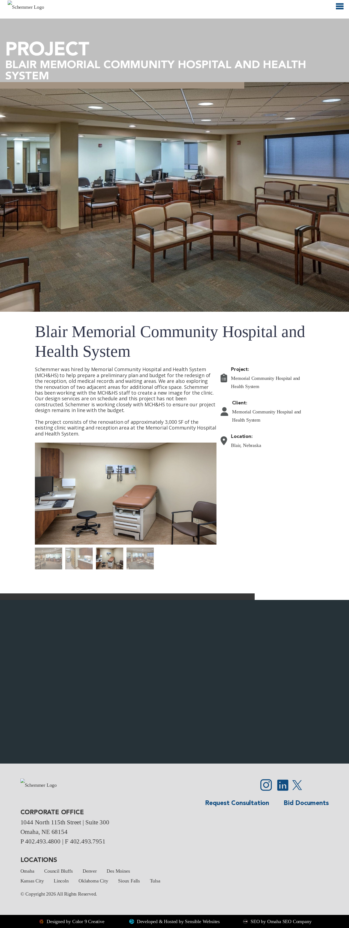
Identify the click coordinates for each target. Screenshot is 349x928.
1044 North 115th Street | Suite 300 (64, 822)
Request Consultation (237, 803)
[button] (7, 682)
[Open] (340, 8)
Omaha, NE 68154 (44, 831)
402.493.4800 (43, 841)
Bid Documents (306, 803)
